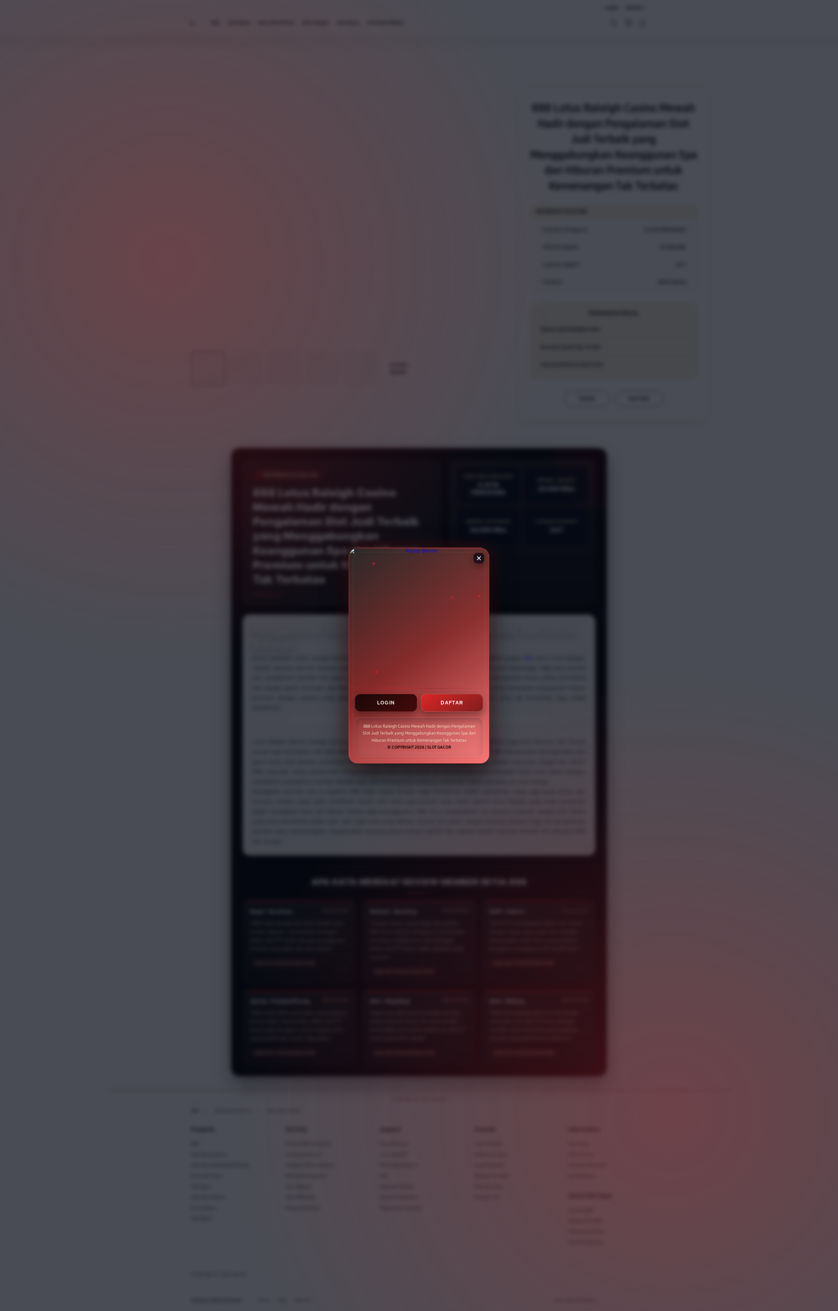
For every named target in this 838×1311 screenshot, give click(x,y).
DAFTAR (452, 702)
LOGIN (386, 702)
